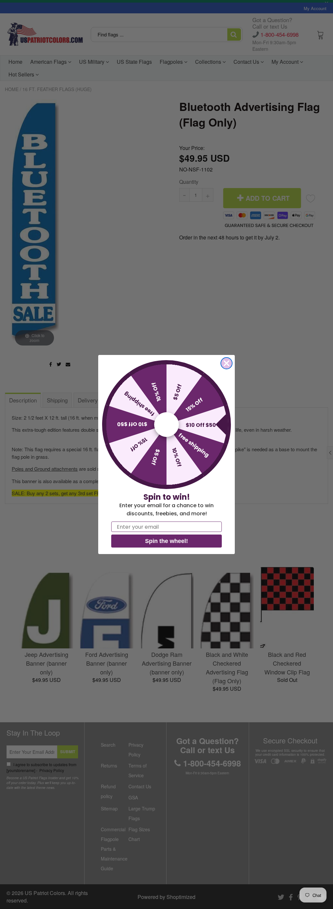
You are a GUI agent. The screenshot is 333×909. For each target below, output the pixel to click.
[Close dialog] (226, 363)
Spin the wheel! (166, 541)
